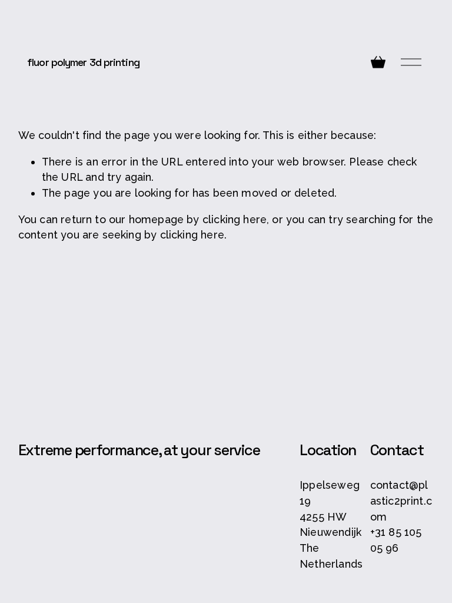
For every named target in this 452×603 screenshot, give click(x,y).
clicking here (234, 219)
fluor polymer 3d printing (83, 62)
